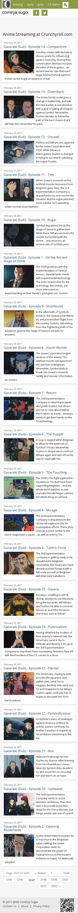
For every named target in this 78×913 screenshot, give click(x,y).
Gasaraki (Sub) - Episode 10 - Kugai (30, 220)
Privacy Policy (41, 906)
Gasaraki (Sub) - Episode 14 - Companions (35, 46)
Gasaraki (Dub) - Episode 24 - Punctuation (35, 627)
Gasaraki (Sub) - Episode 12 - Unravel (31, 137)
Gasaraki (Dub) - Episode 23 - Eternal (31, 668)
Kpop (30, 4)
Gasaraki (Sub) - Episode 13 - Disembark (34, 91)
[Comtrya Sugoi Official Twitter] (44, 13)
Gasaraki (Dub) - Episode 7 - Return (30, 393)
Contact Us (9, 906)
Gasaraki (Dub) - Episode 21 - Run (29, 751)
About (24, 906)
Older (56, 886)
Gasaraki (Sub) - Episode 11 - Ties (29, 174)
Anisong (18, 4)
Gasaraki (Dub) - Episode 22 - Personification (37, 713)
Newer (40, 873)
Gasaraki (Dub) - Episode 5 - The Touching (35, 472)
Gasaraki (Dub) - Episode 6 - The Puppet (34, 434)
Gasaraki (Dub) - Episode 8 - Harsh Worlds (35, 347)
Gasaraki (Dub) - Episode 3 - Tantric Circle (35, 548)
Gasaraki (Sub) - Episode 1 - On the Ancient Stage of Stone (35, 259)
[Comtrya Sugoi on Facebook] (36, 13)
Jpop (41, 4)
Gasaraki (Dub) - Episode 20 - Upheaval (33, 789)
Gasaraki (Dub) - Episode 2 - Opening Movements (31, 828)
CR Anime (54, 4)
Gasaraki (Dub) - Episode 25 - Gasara (31, 589)
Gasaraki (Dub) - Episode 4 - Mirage (30, 510)
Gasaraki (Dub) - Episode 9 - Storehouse (33, 306)
